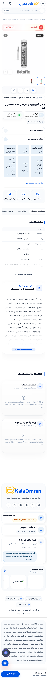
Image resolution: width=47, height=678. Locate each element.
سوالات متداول (15, 610)
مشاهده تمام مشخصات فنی (33, 183)
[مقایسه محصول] (20, 90)
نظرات (22, 211)
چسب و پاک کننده (9, 19)
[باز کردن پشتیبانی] (5, 663)
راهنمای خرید (22, 604)
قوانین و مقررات (23, 613)
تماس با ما (27, 610)
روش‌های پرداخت (12, 598)
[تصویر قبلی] (10, 72)
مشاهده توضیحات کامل (24, 349)
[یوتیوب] (20, 505)
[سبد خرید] (4, 3)
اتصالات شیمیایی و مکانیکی (29, 19)
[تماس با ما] (10, 3)
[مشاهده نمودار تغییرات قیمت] (33, 90)
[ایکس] (32, 505)
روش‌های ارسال (32, 598)
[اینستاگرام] (38, 505)
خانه (43, 19)
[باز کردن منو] (42, 3)
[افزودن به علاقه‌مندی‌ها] (26, 90)
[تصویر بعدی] (6, 72)
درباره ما (36, 610)
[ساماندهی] (18, 582)
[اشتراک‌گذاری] (13, 90)
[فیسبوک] (14, 505)
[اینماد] (35, 582)
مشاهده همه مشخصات (25, 274)
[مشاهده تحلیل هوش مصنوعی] (6, 653)
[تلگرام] (26, 505)
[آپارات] (8, 505)
